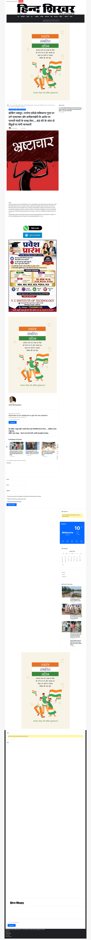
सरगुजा (9, 855)
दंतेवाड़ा (9, 800)
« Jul (63, 564)
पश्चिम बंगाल (9, 865)
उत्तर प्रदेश (9, 758)
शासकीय (9, 880)
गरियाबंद (9, 827)
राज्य (31, 16)
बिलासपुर (9, 817)
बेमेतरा (9, 792)
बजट (8, 770)
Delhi (9, 751)
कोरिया (9, 844)
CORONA (9, 747)
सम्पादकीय (36, 16)
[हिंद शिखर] (45, 9)
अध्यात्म (71, 16)
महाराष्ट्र (9, 872)
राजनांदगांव (9, 794)
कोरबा (8, 813)
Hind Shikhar (25, 929)
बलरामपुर (9, 848)
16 (62, 559)
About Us (7, 930)
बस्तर (8, 805)
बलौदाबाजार (9, 832)
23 (62, 560)
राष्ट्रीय (28, 16)
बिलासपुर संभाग (10, 811)
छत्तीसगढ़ (10, 109)
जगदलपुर (9, 798)
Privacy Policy (8, 933)
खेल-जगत (56, 16)
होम (18, 16)
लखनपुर (9, 853)
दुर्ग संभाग (9, 786)
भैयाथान (9, 859)
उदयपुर (9, 842)
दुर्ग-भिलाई (9, 788)
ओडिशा (9, 783)
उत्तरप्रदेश (9, 781)
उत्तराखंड (9, 760)
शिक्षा (51, 16)
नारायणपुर (9, 802)
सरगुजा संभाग (23, 109)
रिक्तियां (60, 16)
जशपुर (15, 109)
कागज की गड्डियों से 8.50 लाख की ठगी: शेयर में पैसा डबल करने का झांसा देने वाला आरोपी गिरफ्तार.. (76, 617)
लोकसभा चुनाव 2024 (11, 882)
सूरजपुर (9, 857)
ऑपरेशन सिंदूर (10, 762)
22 (80, 559)
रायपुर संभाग (10, 826)
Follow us (11, 732)
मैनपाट (9, 851)
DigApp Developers (41, 929)
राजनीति (41, 16)
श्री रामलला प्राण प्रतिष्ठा (12, 889)
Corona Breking (11, 749)
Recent (63, 574)
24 (65, 560)
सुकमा (9, 809)
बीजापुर (9, 807)
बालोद (8, 790)
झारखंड (9, 861)
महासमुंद (9, 834)
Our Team (8, 935)
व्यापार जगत (47, 16)
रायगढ (9, 821)
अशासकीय (9, 878)
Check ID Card (8, 936)
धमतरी (9, 829)
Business (9, 745)
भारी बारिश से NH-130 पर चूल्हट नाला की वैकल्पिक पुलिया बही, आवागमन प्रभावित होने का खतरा (75, 599)
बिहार (8, 867)
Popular (63, 572)
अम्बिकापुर (9, 840)
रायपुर (8, 836)
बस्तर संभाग (9, 797)
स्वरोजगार (66, 16)
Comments (64, 576)
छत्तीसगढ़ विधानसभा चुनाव (12, 768)
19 (71, 559)
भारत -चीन (9, 773)
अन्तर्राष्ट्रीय (23, 16)
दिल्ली (8, 863)
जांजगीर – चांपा (10, 815)
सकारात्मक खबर (10, 891)
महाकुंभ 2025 (10, 775)
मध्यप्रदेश (9, 870)
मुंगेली (8, 819)
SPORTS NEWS (11, 766)
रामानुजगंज (9, 824)
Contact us (8, 932)
